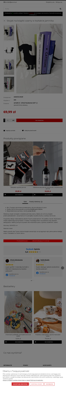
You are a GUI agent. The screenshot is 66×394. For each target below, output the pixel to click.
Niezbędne (49, 384)
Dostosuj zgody (36, 384)
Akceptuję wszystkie (20, 384)
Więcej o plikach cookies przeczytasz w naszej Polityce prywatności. (23, 380)
